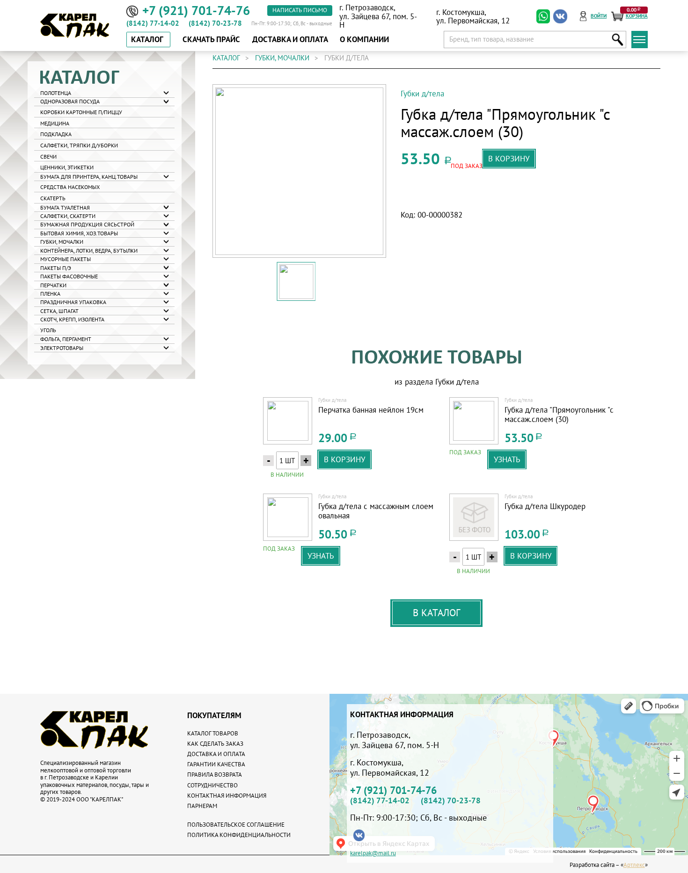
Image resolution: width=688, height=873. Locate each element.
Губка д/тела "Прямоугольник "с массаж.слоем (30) (559, 415)
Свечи (48, 156)
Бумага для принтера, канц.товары (89, 177)
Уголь (48, 330)
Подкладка (56, 134)
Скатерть (53, 198)
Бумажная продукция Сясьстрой (87, 224)
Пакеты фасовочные (69, 276)
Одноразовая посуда (70, 101)
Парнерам (202, 806)
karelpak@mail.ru (373, 853)
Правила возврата (214, 774)
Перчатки (53, 285)
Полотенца (55, 93)
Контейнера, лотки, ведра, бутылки (89, 250)
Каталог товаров (212, 733)
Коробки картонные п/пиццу (81, 112)
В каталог (436, 612)
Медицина (54, 123)
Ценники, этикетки (67, 167)
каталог (226, 58)
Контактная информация (226, 796)
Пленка (50, 294)
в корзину (508, 158)
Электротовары (61, 348)
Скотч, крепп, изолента (72, 319)
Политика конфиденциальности (239, 835)
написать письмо (299, 10)
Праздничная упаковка (73, 302)
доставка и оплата (290, 39)
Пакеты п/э (55, 268)
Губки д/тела (422, 93)
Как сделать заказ (215, 744)
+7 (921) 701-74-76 (393, 791)
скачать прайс (211, 39)
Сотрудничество (212, 785)
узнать (507, 459)
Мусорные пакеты (65, 259)
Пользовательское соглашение (236, 825)
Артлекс (634, 865)
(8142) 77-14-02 (152, 23)
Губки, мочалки (61, 242)
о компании (364, 39)
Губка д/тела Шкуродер (545, 506)
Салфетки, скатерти (67, 216)
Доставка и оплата (216, 754)
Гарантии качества (216, 764)
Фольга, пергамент (65, 339)
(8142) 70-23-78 (215, 23)
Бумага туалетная (65, 207)
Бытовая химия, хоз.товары (79, 233)
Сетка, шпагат (59, 311)
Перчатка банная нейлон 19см (371, 410)
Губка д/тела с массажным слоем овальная (375, 511)
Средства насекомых (70, 187)
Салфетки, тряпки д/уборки (79, 145)
